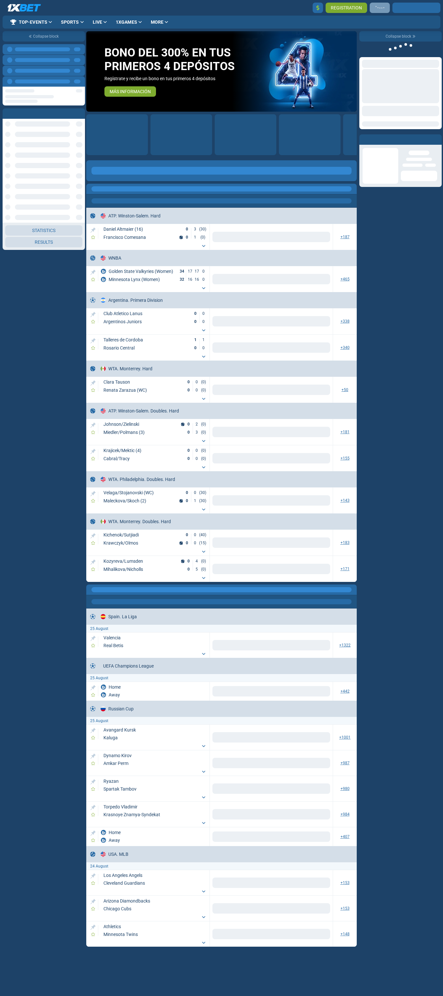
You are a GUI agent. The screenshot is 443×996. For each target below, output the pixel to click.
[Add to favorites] (93, 237)
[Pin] (93, 230)
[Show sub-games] (203, 246)
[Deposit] (318, 8)
